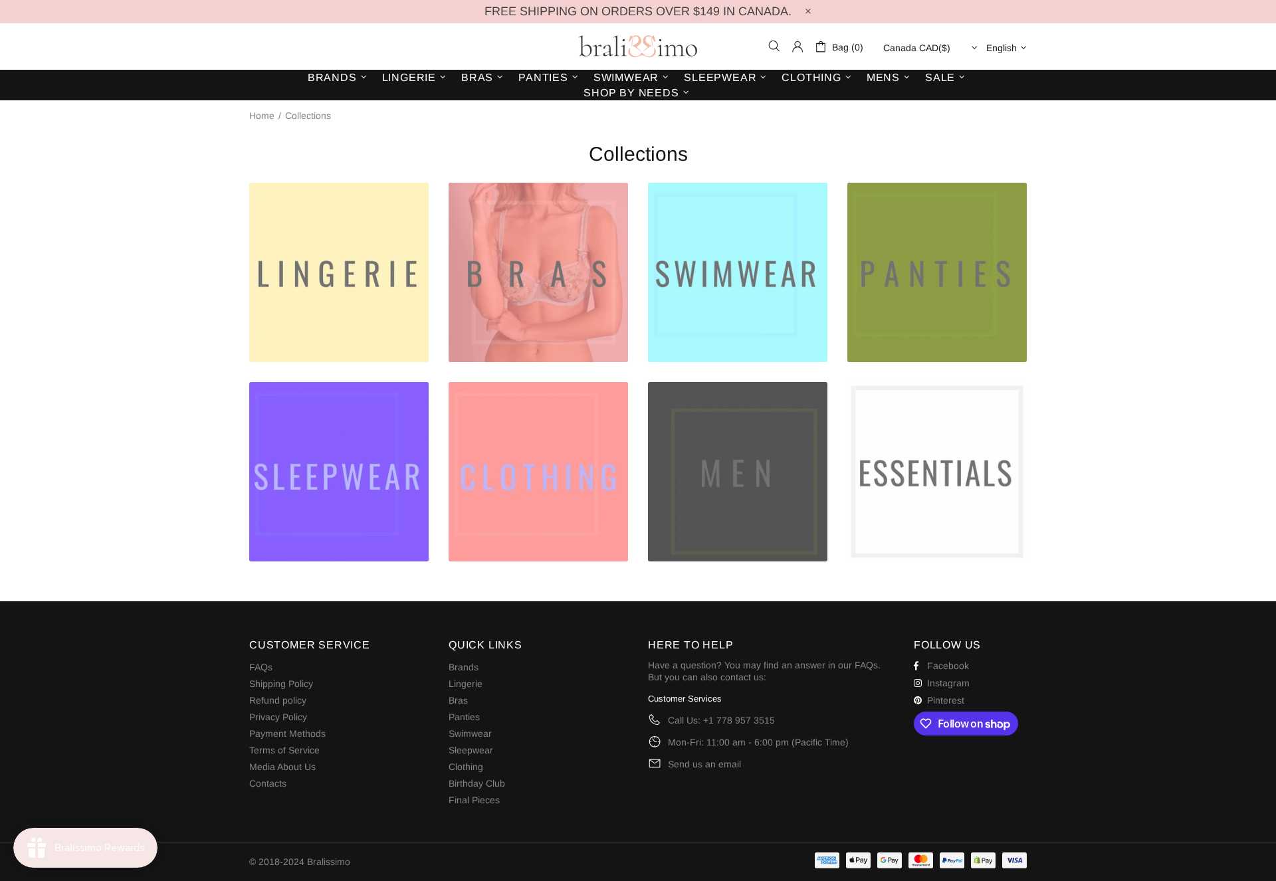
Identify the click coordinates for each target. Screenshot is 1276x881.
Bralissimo (638, 46)
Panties (464, 717)
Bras (458, 700)
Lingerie (465, 683)
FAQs (260, 667)
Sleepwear (471, 750)
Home (261, 115)
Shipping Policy (281, 683)
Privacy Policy (278, 717)
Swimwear (470, 733)
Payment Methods (287, 733)
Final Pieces (474, 800)
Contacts (267, 783)
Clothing (466, 766)
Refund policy (277, 700)
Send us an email (704, 764)
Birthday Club (477, 783)
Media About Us (282, 766)
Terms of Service (284, 750)
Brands (463, 667)
